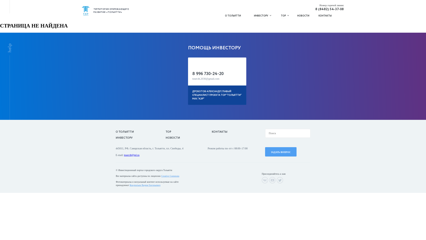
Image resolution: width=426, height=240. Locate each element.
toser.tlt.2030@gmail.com (205, 78)
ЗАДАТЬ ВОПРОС (281, 152)
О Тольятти (233, 16)
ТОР (168, 132)
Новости (303, 16)
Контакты (325, 16)
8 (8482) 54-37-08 (329, 8)
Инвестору (124, 138)
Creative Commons (170, 176)
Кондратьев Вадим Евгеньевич (145, 185)
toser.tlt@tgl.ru (131, 155)
